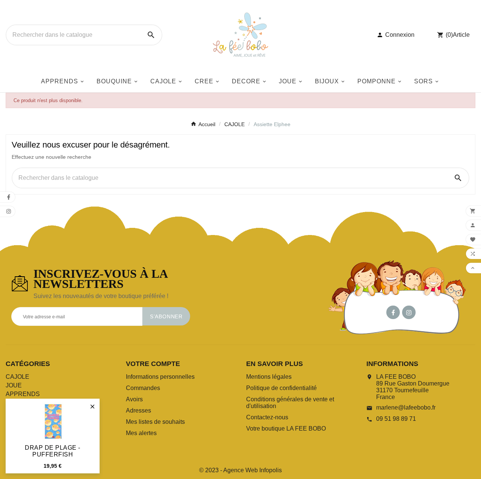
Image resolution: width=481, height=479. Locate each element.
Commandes (143, 388)
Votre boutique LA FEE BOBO (286, 428)
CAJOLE (17, 377)
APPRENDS (23, 394)
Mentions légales (269, 377)
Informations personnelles (160, 377)
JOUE (14, 385)
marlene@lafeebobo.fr (406, 407)
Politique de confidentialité (281, 388)
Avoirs (134, 399)
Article (461, 35)
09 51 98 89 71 (396, 419)
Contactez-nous (267, 417)
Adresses (138, 410)
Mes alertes (141, 433)
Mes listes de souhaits (155, 422)
